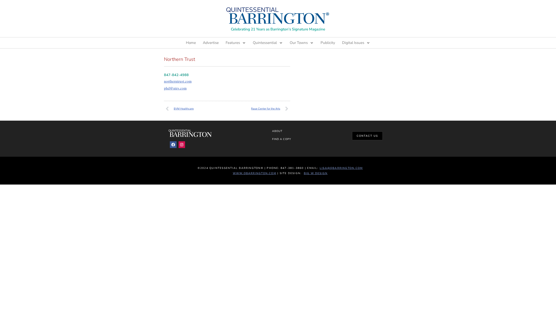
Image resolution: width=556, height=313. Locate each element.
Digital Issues (353, 42)
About (277, 131)
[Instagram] (182, 144)
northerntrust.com (178, 81)
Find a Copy (281, 139)
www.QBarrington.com (254, 173)
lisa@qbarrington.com (341, 168)
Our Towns (299, 42)
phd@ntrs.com (175, 88)
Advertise (211, 42)
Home (191, 42)
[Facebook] (173, 144)
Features (233, 42)
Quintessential (265, 42)
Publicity (328, 42)
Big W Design (316, 173)
